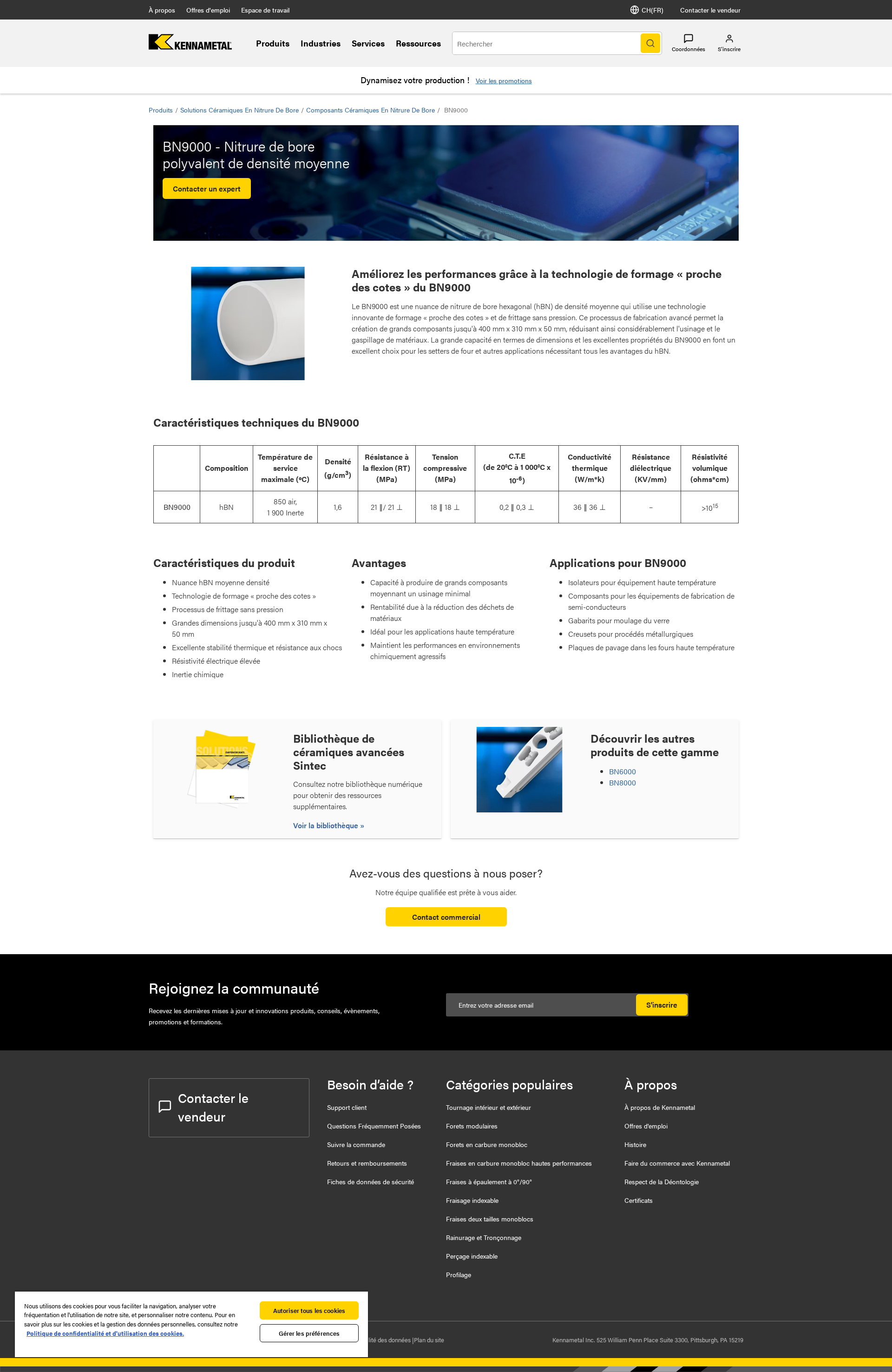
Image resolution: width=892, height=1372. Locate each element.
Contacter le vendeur (710, 9)
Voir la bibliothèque (326, 825)
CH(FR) (652, 9)
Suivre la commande (356, 1144)
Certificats (638, 1200)
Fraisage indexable (472, 1200)
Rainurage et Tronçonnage (483, 1237)
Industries (321, 43)
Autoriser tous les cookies (309, 1310)
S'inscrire (661, 1004)
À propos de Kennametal (659, 1107)
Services (368, 43)
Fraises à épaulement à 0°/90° (489, 1181)
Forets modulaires (472, 1125)
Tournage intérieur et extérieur (488, 1107)
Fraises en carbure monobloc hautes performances (519, 1163)
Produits (272, 43)
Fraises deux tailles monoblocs (489, 1218)
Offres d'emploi (208, 9)
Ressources (418, 43)
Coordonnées (688, 49)
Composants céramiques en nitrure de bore (370, 109)
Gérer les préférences (309, 1333)
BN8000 (622, 782)
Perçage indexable (472, 1255)
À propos (162, 9)
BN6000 (622, 771)
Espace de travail (265, 9)
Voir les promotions (504, 80)
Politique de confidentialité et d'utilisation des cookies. (105, 1333)
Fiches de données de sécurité (370, 1181)
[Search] (650, 43)
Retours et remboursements (367, 1163)
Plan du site (429, 1339)
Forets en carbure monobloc (486, 1144)
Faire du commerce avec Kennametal (677, 1163)
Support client (347, 1107)
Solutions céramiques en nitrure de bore (239, 109)
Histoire (635, 1144)
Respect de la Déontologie (661, 1181)
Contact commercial (446, 916)
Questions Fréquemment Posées (374, 1125)
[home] (190, 46)
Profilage (458, 1274)
